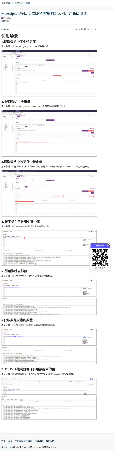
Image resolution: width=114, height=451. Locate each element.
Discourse (8, 447)
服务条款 (39, 441)
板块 (10, 441)
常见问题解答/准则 (23, 441)
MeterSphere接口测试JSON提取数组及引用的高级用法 (44, 14)
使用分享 (5, 21)
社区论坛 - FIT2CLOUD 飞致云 (15, 3)
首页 (3, 441)
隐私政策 (50, 441)
